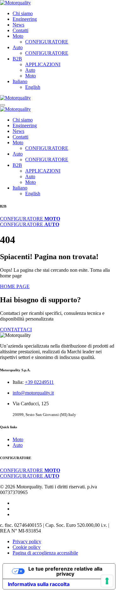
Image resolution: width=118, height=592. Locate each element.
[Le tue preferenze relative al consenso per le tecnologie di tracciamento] (107, 581)
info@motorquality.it (33, 393)
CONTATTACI (16, 329)
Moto (18, 36)
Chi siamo (23, 13)
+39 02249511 (39, 382)
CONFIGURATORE (46, 41)
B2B (17, 58)
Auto (18, 47)
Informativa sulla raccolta (39, 584)
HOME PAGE (15, 286)
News (18, 24)
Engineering (25, 19)
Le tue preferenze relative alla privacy (65, 571)
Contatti (20, 30)
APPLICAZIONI (42, 64)
